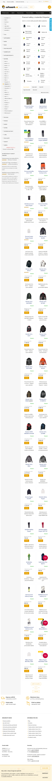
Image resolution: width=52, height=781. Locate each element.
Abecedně (35, 90)
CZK (39, 1)
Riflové (6, 92)
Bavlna (6, 63)
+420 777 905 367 (35, 750)
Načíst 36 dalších (36, 684)
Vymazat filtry (10, 148)
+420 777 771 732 (35, 761)
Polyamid (7, 82)
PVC (5, 90)
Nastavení (45, 777)
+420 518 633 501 (35, 756)
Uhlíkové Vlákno (8, 98)
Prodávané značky (32, 737)
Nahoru (36, 691)
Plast (5, 80)
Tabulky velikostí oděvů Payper (35, 735)
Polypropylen (7, 86)
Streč (6, 96)
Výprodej (6, 26)
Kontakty (30, 723)
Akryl (5, 61)
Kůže (6, 73)
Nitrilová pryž (7, 113)
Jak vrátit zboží (6, 723)
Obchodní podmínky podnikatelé (10, 727)
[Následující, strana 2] (36, 687)
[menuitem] (5, 12)
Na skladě (7, 18)
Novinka (6, 22)
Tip (5, 24)
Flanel (6, 67)
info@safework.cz (35, 752)
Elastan (6, 65)
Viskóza (6, 106)
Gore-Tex (6, 71)
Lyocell (6, 104)
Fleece (6, 69)
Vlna (6, 100)
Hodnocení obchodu (20, 2)
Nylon (6, 78)
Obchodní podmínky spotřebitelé (10, 725)
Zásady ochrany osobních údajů (9, 733)
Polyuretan (7, 88)
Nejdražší (41, 87)
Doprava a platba (10, 2)
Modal (6, 109)
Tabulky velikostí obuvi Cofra (34, 729)
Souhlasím (45, 768)
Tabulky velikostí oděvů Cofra (34, 733)
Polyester (7, 84)
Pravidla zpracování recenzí (9, 735)
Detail (26, 117)
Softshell (6, 94)
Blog (4, 2)
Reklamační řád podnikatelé (9, 731)
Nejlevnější (34, 87)
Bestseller (6, 30)
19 (38, 688)
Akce (5, 20)
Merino (6, 75)
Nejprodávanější (26, 90)
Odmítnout (45, 773)
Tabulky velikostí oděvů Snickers (35, 727)
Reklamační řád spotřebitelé (9, 729)
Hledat (31, 7)
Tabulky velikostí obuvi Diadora (34, 731)
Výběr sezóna (7, 28)
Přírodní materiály (8, 111)
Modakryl (6, 102)
